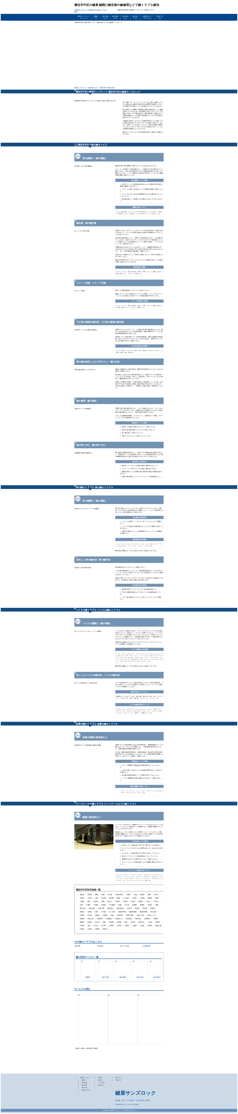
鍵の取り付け (86, 1090)
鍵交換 (117, 1100)
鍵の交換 (105, 17)
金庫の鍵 (100, 1085)
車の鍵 (100, 1080)
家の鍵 (100, 1077)
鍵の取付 (135, 17)
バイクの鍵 (101, 1082)
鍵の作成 (125, 17)
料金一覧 (160, 17)
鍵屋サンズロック (84, 17)
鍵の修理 (115, 17)
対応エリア (119, 1077)
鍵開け (96, 17)
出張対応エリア (147, 17)
